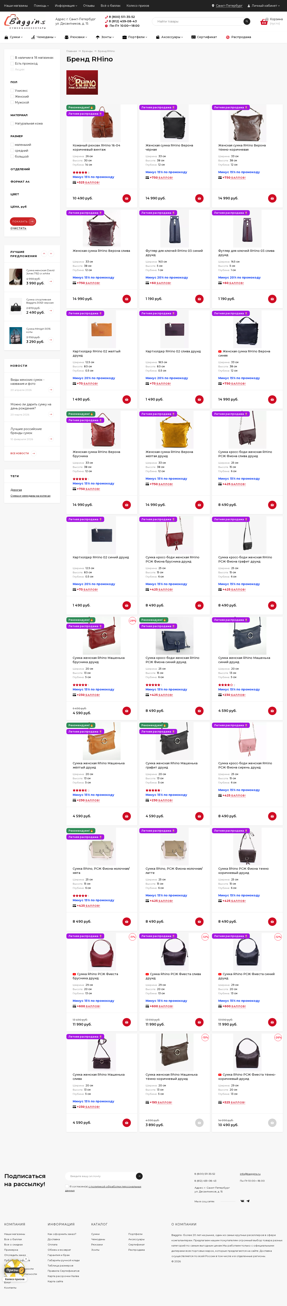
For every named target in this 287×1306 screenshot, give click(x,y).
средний (21, 151)
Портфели (135, 1234)
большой (22, 156)
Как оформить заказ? (62, 1234)
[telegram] (247, 1201)
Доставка (54, 1239)
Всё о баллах (110, 6)
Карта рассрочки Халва (63, 1276)
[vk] (242, 1201)
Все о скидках (13, 1244)
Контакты (10, 1287)
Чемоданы (98, 1239)
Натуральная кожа (29, 123)
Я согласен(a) (103, 1188)
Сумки (95, 1234)
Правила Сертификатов (63, 1270)
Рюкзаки (97, 1244)
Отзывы (89, 6)
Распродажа (136, 1249)
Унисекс (21, 91)
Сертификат (136, 1244)
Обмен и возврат (59, 1249)
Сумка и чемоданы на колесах (30, 495)
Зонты (95, 1249)
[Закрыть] (26, 1258)
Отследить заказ (15, 1255)
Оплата (52, 1244)
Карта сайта (55, 1281)
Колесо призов (137, 6)
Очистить (18, 228)
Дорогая (16, 489)
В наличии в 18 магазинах (34, 58)
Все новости (20, 453)
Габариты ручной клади (64, 1260)
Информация (65, 6)
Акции (19, 69)
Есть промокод (26, 63)
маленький (23, 145)
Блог (7, 1282)
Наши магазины (16, 6)
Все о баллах (13, 1239)
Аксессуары (136, 1239)
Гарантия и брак (59, 1255)
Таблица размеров (60, 1265)
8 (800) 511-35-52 (205, 1173)
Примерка (11, 1249)
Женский (22, 96)
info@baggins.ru (250, 1173)
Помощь (40, 6)
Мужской (22, 102)
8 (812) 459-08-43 (205, 1180)
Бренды (87, 51)
